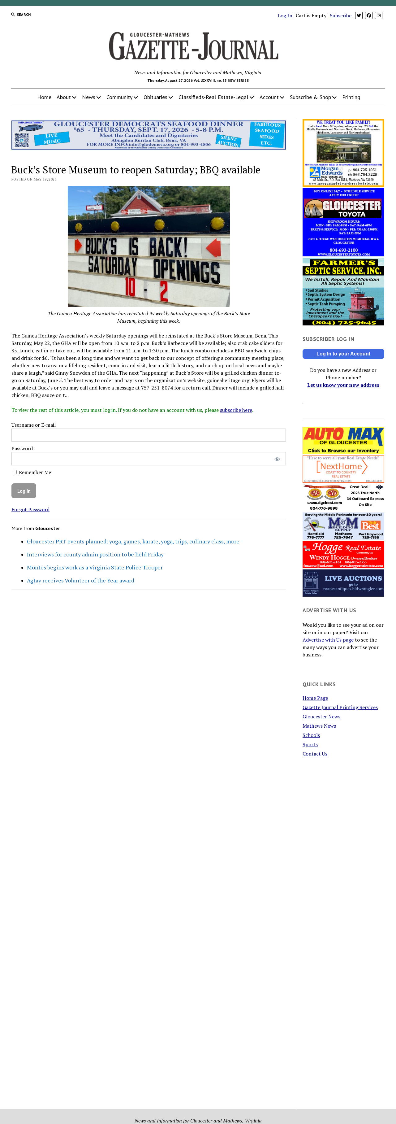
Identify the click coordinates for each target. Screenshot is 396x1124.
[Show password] (277, 458)
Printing (351, 97)
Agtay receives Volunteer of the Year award (80, 580)
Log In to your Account (343, 353)
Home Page (315, 698)
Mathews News (319, 725)
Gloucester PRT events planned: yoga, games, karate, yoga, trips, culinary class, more (133, 541)
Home (44, 97)
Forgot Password (30, 509)
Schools (311, 735)
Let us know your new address (343, 384)
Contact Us (315, 753)
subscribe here (236, 410)
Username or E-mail (33, 424)
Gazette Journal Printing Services (340, 707)
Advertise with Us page (328, 639)
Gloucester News (321, 716)
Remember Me (34, 472)
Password (22, 448)
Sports (310, 744)
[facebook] (368, 15)
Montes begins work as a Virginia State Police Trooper (95, 567)
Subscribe (340, 15)
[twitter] (359, 15)
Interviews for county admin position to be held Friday (95, 554)
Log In (285, 15)
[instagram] (378, 15)
